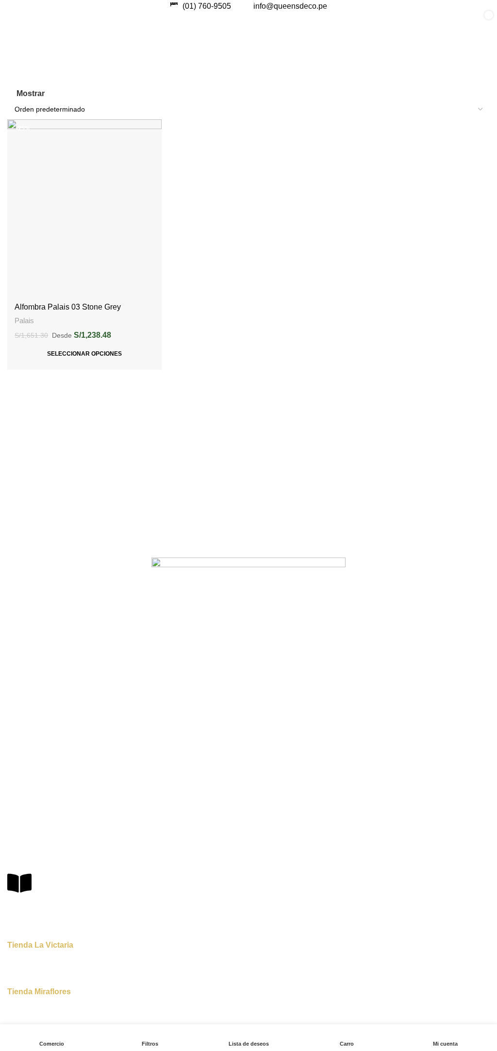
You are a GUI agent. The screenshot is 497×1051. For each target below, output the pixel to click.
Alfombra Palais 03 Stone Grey (68, 307)
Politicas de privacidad (41, 846)
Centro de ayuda (33, 830)
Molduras (21, 798)
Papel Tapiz (25, 732)
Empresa (21, 667)
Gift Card (21, 634)
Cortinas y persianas (38, 765)
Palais (24, 320)
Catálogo (21, 700)
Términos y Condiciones (44, 863)
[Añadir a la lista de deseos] (153, 127)
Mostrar (31, 93)
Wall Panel (23, 748)
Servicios (21, 684)
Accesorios (24, 782)
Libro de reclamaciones (61, 906)
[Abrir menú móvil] (17, 22)
